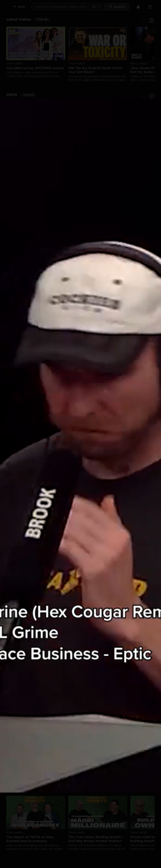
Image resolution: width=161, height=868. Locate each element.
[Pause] (74, 445)
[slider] (41, 792)
